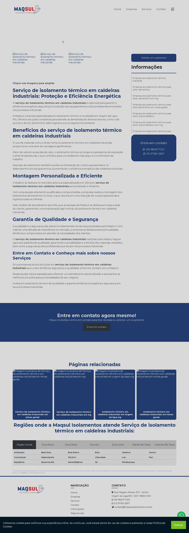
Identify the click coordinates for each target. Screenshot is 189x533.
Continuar (178, 525)
